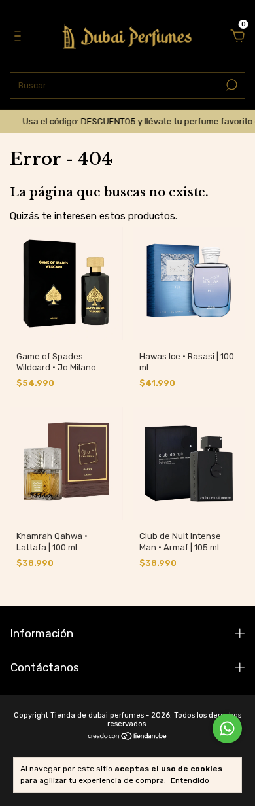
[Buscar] (230, 85)
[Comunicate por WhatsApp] (227, 728)
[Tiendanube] (128, 737)
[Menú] (20, 37)
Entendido (190, 780)
